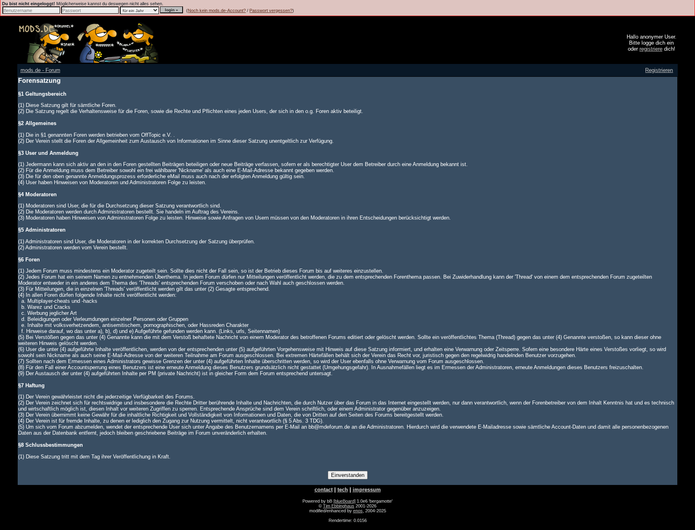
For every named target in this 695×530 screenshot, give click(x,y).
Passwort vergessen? (270, 10)
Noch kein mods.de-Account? (217, 10)
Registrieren (659, 70)
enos (358, 510)
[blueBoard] (344, 501)
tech (342, 490)
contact (324, 490)
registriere (650, 49)
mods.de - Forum (40, 70)
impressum (367, 490)
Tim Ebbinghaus (338, 505)
